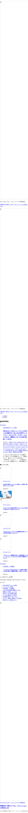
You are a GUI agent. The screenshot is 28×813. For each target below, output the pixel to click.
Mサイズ (24, 442)
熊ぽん (10, 452)
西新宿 (15, 452)
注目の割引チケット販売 (10, 585)
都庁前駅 (19, 452)
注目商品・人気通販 (8, 588)
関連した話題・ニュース (10, 591)
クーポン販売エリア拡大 (10, 595)
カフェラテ (6, 447)
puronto (11, 444)
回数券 (20, 450)
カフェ (17, 445)
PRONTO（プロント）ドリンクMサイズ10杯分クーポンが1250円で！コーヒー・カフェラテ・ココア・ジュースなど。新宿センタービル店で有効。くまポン (15, 435)
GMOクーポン (13, 442)
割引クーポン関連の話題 (10, 593)
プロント (17, 448)
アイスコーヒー (10, 445)
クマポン (12, 447)
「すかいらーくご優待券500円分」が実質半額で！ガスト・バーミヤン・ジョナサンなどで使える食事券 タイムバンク (15, 557)
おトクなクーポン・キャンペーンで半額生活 (12, 802)
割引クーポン (14, 450)
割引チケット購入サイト (10, 600)
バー (13, 448)
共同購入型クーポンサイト (10, 596)
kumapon (19, 442)
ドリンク (8, 448)
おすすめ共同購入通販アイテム (12, 590)
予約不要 (7, 450)
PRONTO (5, 444)
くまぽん (15, 444)
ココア (23, 447)
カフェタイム (23, 445)
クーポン (18, 447)
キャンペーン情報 (8, 587)
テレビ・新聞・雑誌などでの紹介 (12, 598)
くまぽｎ (21, 444)
